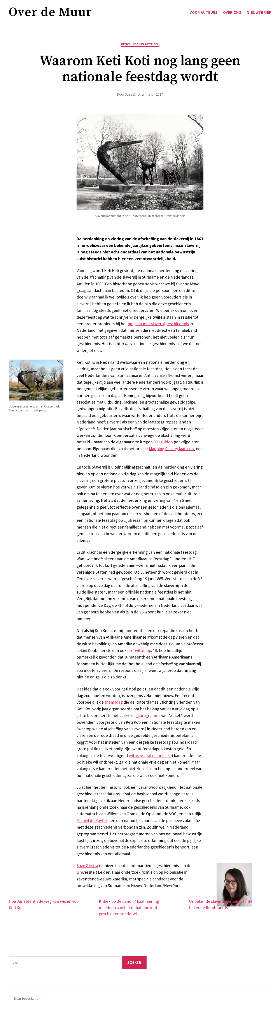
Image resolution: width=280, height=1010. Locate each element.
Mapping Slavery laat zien (171, 448)
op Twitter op (139, 650)
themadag (114, 702)
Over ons (232, 12)
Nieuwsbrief (259, 12)
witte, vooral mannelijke (150, 755)
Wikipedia (40, 410)
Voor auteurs (203, 12)
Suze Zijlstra (134, 94)
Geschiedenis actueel (140, 44)
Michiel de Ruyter (92, 820)
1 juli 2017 (155, 94)
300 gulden (163, 441)
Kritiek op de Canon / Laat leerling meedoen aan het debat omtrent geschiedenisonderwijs (129, 907)
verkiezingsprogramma (139, 715)
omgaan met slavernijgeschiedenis (158, 323)
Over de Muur (50, 12)
